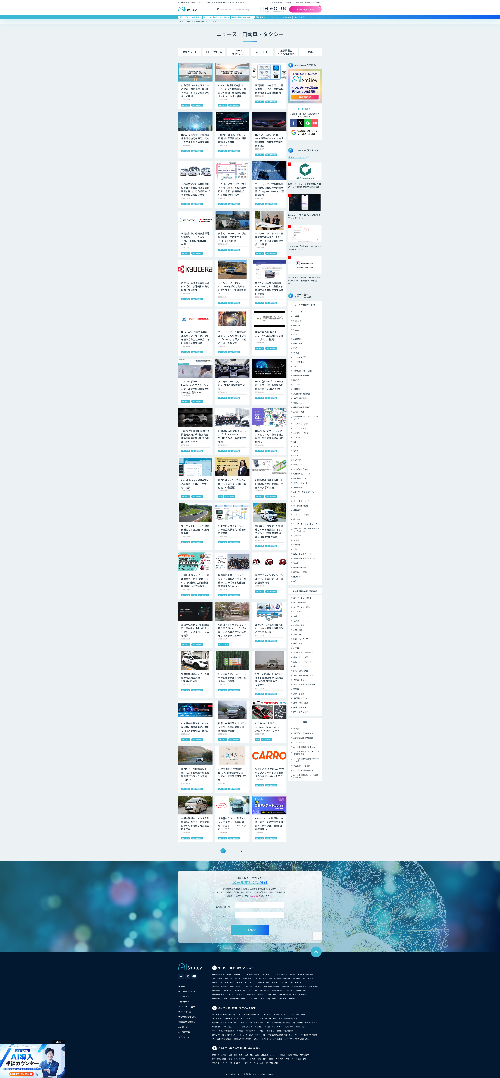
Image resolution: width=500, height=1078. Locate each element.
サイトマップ (183, 1037)
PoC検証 (297, 460)
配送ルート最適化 (300, 572)
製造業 (296, 689)
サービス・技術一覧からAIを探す (235, 968)
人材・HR (297, 634)
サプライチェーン (300, 483)
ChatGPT (297, 320)
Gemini (296, 325)
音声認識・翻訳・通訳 (302, 371)
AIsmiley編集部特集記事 (303, 737)
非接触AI (297, 576)
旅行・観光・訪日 (300, 671)
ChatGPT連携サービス (251, 974)
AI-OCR (296, 384)
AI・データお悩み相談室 (303, 770)
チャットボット (299, 361)
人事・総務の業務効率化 (288, 1018)
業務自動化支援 (218, 994)
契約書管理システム (238, 998)
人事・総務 (297, 630)
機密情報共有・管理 (219, 998)
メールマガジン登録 (186, 1006)
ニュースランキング (238, 52)
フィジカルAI (217, 978)
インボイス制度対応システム (250, 1014)
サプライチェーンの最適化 (271, 1039)
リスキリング (267, 974)
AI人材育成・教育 (300, 423)
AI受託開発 (247, 978)
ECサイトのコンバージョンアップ (251, 1022)
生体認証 (292, 998)
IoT (294, 441)
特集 (310, 52)
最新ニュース (190, 52)
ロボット (297, 544)
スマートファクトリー (302, 501)
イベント (287, 17)
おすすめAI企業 (299, 357)
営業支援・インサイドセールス (306, 558)
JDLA (295, 446)
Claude (296, 330)
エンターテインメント (302, 598)
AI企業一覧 (182, 1027)
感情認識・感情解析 (301, 407)
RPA (250, 990)
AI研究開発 (297, 339)
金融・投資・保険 (300, 707)
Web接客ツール (299, 478)
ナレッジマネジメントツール (303, 1014)
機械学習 (297, 510)
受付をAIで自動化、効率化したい (224, 1034)
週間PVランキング (296, 157)
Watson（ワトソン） (302, 473)
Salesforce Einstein (301, 469)
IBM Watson (264, 990)
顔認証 (296, 380)
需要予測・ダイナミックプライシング (306, 417)
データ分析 (313, 986)
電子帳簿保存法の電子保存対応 (224, 1014)
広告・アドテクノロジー (303, 661)
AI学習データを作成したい (247, 1030)
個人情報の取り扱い (186, 991)
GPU (295, 581)
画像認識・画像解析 (301, 375)
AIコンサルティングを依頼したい (297, 1039)
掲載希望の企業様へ (314, 2)
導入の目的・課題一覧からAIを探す (237, 1008)
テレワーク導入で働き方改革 (223, 1030)
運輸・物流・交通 (300, 702)
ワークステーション (256, 998)
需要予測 (228, 978)
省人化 (296, 563)
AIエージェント (299, 311)
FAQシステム (271, 998)
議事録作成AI (217, 982)
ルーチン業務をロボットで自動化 (248, 1026)
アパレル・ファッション (303, 652)
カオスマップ (298, 742)
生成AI (296, 316)
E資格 (295, 455)
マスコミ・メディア (301, 620)
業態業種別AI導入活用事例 (286, 52)
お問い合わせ (183, 1001)
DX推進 (296, 352)
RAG (295, 348)
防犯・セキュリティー (302, 712)
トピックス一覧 (214, 52)
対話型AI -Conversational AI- (279, 978)
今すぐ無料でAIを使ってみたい (305, 1022)
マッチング (297, 535)
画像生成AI (297, 343)
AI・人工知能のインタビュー (305, 747)
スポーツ (297, 616)
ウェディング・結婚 (301, 607)
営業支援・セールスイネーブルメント (239, 1018)
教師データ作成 (295, 982)
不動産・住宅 (298, 625)
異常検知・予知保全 (301, 393)
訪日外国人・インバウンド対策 (224, 1022)
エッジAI (297, 437)
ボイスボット (298, 366)
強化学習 (297, 519)
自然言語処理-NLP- (301, 398)
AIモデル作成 (298, 412)
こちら (254, 895)
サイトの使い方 (276, 2)
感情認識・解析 (263, 982)
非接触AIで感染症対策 (284, 1030)
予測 (295, 549)
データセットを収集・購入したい (276, 1014)
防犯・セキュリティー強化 (295, 1026)
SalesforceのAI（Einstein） (282, 990)
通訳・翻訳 (272, 994)
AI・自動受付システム (287, 994)
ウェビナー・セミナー (302, 765)
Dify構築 (296, 978)
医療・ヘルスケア (300, 639)
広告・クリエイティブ (302, 553)
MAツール (261, 994)
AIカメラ (282, 998)
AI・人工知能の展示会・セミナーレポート (306, 760)
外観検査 (297, 389)
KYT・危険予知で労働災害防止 (278, 1022)
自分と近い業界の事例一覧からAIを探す (239, 1048)
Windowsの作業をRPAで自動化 (306, 1034)
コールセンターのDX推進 (266, 1018)
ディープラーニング (301, 514)
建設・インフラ (299, 666)
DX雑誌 (296, 728)
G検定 (295, 451)
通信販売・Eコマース (302, 698)
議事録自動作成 (299, 567)
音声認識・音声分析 (219, 986)
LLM (295, 334)
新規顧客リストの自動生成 (222, 1026)
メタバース (297, 487)
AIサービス (262, 52)
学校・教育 (297, 643)
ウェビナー (315, 17)
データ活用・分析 (300, 505)
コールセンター (299, 611)
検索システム (298, 402)
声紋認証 (302, 994)
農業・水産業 (298, 693)
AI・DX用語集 (184, 1032)
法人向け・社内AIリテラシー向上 (252, 1034)
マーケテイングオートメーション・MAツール (306, 529)
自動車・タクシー (300, 680)
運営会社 (182, 986)
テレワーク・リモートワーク (305, 524)
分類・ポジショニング (304, 990)
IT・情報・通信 (299, 602)
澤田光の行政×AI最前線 (303, 733)
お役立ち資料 (301, 17)
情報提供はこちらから (294, 2)
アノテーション (299, 428)
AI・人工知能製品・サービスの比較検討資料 (306, 752)
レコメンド (297, 540)
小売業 (296, 648)
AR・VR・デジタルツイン (304, 492)
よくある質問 (183, 996)
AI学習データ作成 (300, 432)
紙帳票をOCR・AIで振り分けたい (246, 1039)
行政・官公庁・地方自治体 (304, 684)
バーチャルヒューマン (233, 982)
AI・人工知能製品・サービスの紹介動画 (306, 776)
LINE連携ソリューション (273, 1026)
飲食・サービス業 (300, 657)
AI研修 (292, 974)
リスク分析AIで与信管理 (221, 1039)
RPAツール (297, 464)
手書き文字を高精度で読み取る (280, 1034)
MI (294, 496)
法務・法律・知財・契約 (303, 675)
